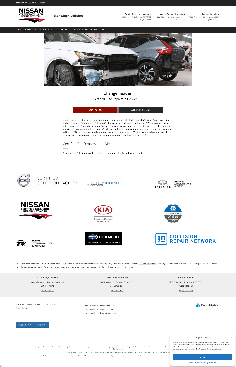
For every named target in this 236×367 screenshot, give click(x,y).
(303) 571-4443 (145, 19)
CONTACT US (66, 29)
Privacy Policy (21, 308)
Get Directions (47, 285)
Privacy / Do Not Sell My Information (33, 325)
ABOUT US (78, 29)
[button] (231, 337)
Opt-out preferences (195, 363)
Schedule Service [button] (141, 109)
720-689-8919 (179, 19)
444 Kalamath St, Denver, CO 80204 (30, 3)
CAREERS (105, 29)
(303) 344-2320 (214, 19)
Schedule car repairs (147, 263)
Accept (202, 357)
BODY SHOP (30, 29)
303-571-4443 (47, 290)
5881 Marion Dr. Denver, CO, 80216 (171, 17)
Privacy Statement (209, 363)
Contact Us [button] (95, 109)
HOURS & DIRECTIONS (48, 29)
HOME (20, 29)
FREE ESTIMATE (92, 29)
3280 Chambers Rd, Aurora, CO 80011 (204, 17)
